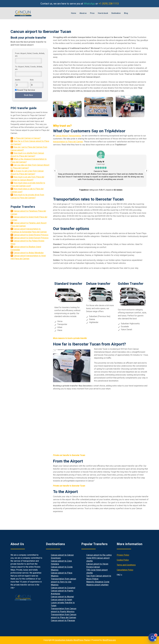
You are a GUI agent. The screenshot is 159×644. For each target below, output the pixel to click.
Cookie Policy (123, 560)
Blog (126, 13)
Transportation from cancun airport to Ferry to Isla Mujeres (63, 582)
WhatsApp (89, 3)
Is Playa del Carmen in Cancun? (27, 138)
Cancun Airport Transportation (68, 136)
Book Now (28, 95)
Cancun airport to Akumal (62, 596)
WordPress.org (109, 640)
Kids (32, 80)
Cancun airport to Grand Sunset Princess (31, 238)
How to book (103, 13)
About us (83, 13)
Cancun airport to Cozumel (63, 588)
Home (73, 13)
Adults (17, 80)
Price (92, 13)
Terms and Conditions (126, 565)
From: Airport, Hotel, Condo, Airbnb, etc (30, 54)
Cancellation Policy (125, 570)
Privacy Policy (123, 555)
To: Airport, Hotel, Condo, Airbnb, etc (28, 68)
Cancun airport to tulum (61, 599)
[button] (146, 171)
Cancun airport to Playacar (63, 620)
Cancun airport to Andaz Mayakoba (28, 253)
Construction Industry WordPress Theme (72, 640)
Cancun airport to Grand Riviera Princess (31, 235)
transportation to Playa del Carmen (68, 141)
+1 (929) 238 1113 (109, 3)
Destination (116, 13)
